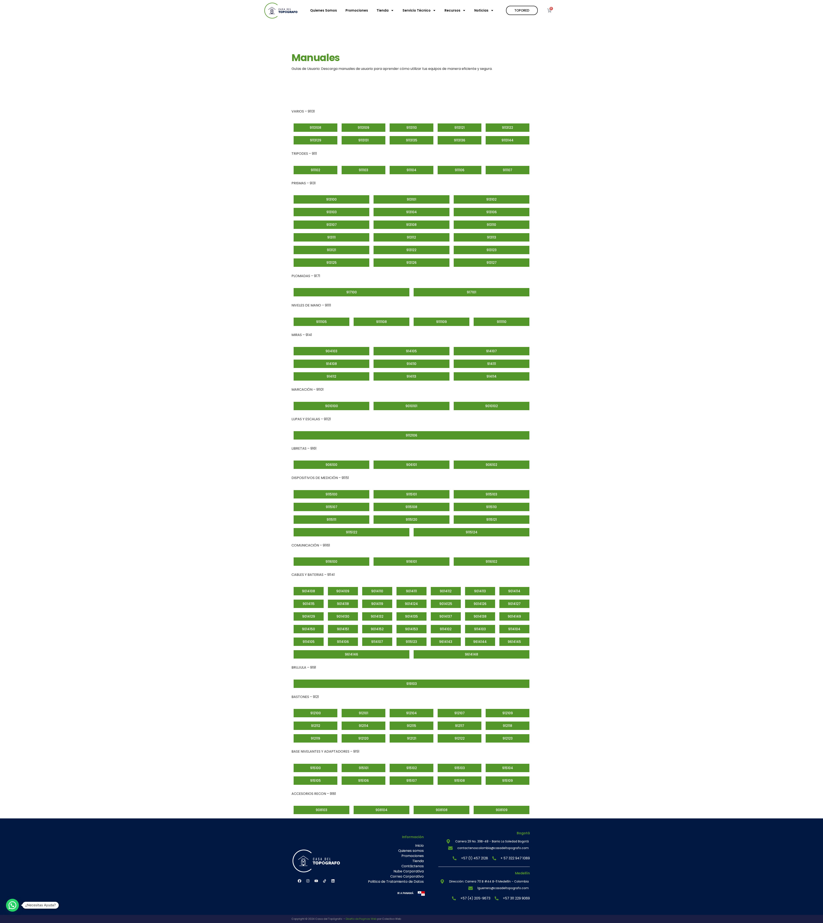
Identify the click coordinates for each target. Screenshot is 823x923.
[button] (12, 905)
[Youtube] (316, 880)
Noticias (481, 10)
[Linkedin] (332, 880)
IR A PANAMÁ (405, 893)
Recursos (452, 10)
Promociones (356, 10)
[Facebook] (299, 880)
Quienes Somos (323, 10)
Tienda (383, 10)
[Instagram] (307, 880)
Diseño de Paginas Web (361, 919)
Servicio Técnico (416, 10)
